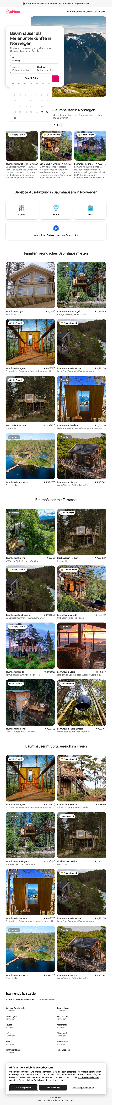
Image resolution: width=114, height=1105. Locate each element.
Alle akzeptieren (23, 1087)
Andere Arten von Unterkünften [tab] (20, 999)
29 (42, 112)
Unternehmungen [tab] (47, 999)
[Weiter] (61, 125)
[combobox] (34, 60)
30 (47, 112)
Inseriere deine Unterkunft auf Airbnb (86, 11)
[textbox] (22, 70)
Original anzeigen (81, 3)
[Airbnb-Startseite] (13, 11)
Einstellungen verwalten (83, 1087)
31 (15, 118)
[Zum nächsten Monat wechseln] (47, 78)
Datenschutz (44, 1100)
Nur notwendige (53, 1087)
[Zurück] (51, 125)
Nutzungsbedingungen (63, 1100)
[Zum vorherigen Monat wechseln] (15, 78)
